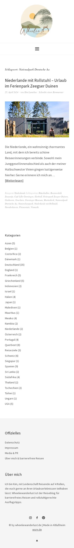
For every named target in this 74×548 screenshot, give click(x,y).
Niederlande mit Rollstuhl (45, 203)
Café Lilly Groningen (24, 196)
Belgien (9, 248)
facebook (37, 519)
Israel (8, 291)
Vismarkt (35, 207)
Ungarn (9, 398)
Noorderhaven (11, 207)
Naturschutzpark (25, 203)
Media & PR (11, 453)
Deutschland (12, 264)
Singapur (10, 361)
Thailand (10, 382)
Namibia (9, 323)
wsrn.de (37, 529)
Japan (8, 302)
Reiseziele (11, 350)
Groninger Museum (34, 200)
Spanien (9, 366)
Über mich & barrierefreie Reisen (24, 458)
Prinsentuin (24, 207)
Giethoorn (9, 200)
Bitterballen (44, 192)
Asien (8, 243)
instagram (31, 519)
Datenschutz (12, 442)
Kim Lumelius (30, 92)
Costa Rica (11, 254)
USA (7, 404)
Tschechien (11, 388)
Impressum (11, 448)
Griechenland (13, 281)
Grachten (19, 200)
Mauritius (10, 313)
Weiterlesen (14, 180)
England (9, 270)
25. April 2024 (11, 92)
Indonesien (11, 286)
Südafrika (10, 377)
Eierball (38, 196)
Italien (8, 297)
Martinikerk (49, 200)
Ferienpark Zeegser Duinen (55, 196)
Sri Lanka (10, 372)
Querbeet (11, 345)
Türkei (8, 393)
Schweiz (10, 355)
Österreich (11, 334)
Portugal (10, 339)
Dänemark (11, 259)
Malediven (11, 307)
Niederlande (19, 192)
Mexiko (9, 318)
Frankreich (11, 275)
